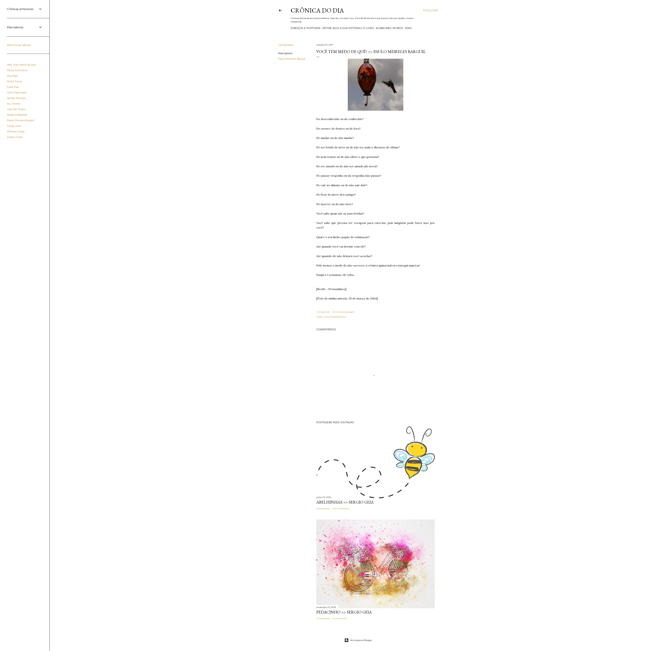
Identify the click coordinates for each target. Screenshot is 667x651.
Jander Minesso (16, 98)
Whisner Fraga (15, 131)
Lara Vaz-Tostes (16, 109)
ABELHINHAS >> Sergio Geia (345, 502)
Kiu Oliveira (13, 103)
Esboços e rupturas (305, 28)
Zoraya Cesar (15, 137)
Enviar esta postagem (344, 312)
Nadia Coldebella (17, 114)
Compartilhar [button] (286, 45)
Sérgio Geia (14, 125)
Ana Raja (12, 75)
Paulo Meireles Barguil (291, 58)
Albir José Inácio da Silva (21, 64)
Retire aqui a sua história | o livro (348, 28)
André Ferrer (14, 81)
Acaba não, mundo (389, 28)
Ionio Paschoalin (17, 92)
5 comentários (340, 618)
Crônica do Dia (317, 10)
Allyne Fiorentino (17, 70)
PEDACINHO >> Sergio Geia (344, 612)
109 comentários (341, 508)
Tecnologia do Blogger (361, 640)
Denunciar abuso (19, 45)
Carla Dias (13, 87)
